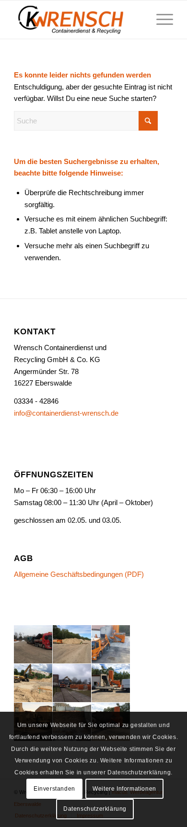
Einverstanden (54, 788)
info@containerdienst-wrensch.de (66, 413)
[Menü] (160, 19)
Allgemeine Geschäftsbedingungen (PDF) (79, 574)
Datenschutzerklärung (95, 808)
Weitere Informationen (124, 788)
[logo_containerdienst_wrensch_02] (77, 19)
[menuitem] (160, 19)
